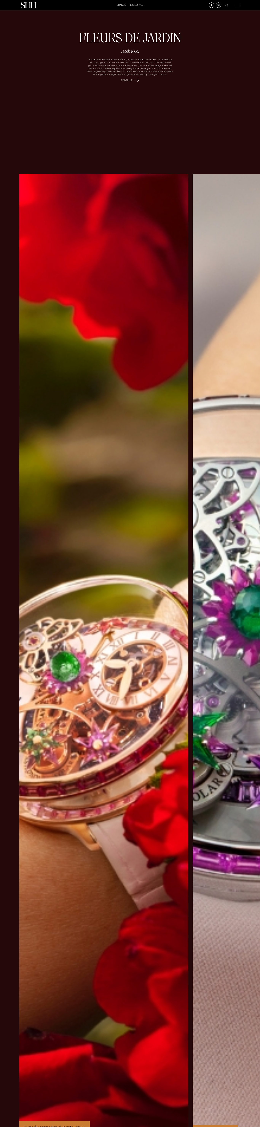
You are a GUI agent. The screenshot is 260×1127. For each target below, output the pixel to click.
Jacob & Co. (130, 52)
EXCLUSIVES (136, 5)
